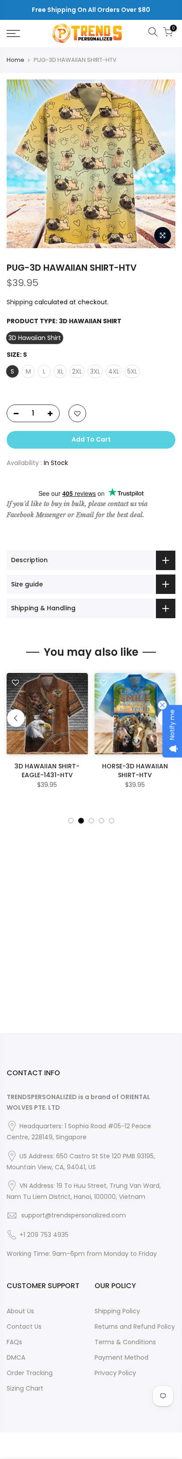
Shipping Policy (117, 1311)
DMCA (16, 1357)
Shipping (20, 302)
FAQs (14, 1342)
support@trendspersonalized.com (73, 1215)
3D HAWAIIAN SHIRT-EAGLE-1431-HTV (47, 770)
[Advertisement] (91, 942)
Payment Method (121, 1357)
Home (15, 60)
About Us (20, 1311)
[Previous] (16, 718)
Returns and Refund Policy (135, 1326)
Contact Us (24, 1326)
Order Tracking (30, 1372)
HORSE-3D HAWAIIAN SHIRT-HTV (135, 770)
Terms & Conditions (125, 1342)
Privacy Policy (115, 1372)
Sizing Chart (25, 1388)
